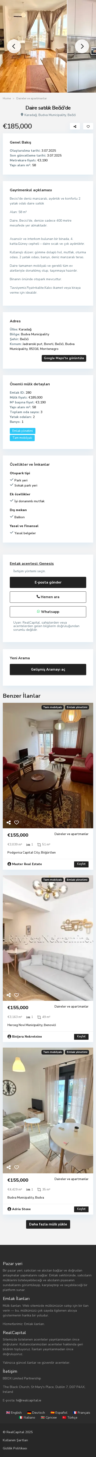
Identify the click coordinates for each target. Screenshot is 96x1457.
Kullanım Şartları (15, 1440)
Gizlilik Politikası (15, 1448)
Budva (39, 1198)
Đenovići (50, 1025)
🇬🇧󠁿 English (14, 1412)
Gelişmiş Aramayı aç (48, 669)
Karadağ (30, 115)
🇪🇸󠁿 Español (59, 1412)
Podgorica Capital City (23, 853)
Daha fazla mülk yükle (48, 1224)
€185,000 (6, 554)
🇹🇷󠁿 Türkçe (69, 1417)
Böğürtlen (48, 853)
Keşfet (81, 864)
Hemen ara (49, 597)
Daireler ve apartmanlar (31, 98)
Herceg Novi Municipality (24, 1025)
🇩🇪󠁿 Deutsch (36, 1412)
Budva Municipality (52, 115)
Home (7, 98)
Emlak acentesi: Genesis (32, 563)
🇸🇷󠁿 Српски (49, 1417)
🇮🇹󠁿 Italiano (27, 1417)
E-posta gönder (48, 582)
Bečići (72, 115)
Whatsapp (49, 611)
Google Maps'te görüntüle (64, 358)
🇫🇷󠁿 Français (81, 1412)
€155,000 (17, 835)
